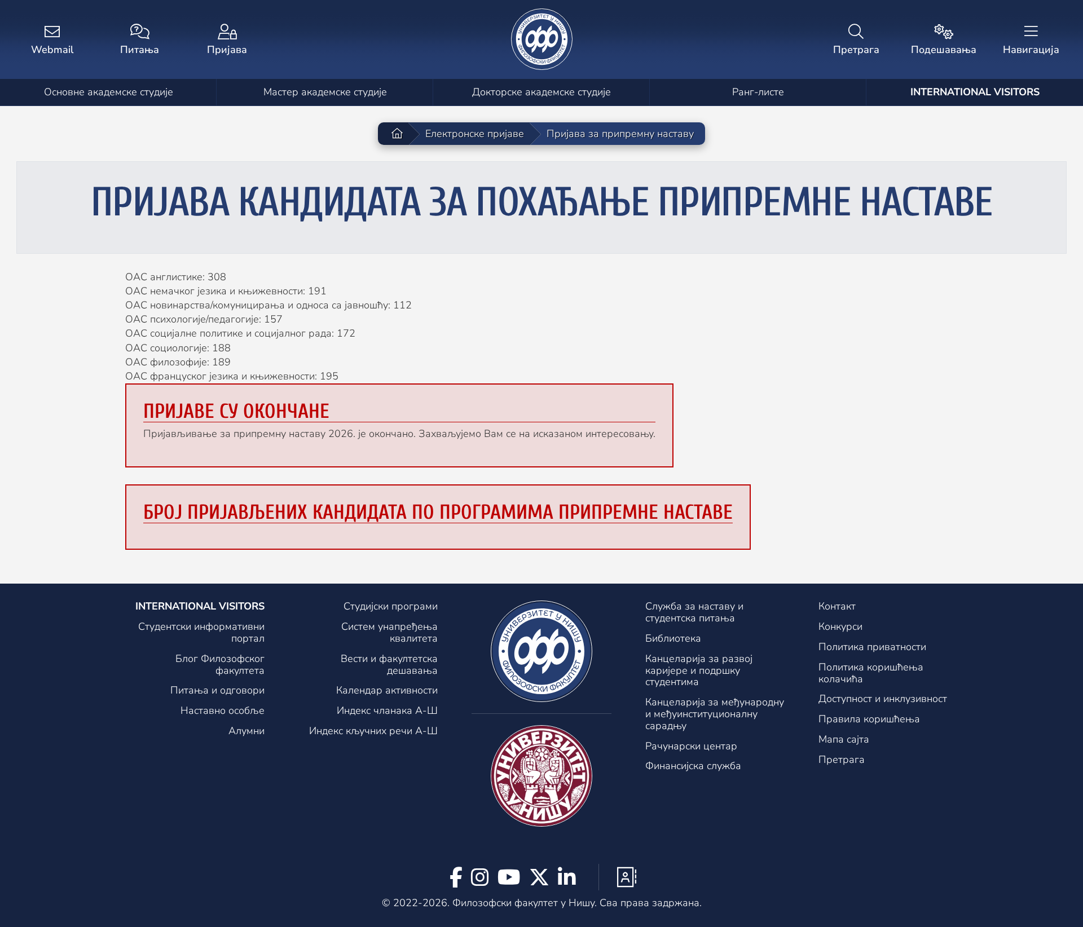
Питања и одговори (217, 690)
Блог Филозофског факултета (220, 664)
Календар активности (387, 690)
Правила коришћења (869, 719)
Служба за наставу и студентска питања (694, 612)
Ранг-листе (758, 92)
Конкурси (840, 626)
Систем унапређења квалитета (389, 632)
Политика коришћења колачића (870, 673)
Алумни (246, 731)
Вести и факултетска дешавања (389, 664)
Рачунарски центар (691, 746)
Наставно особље (222, 710)
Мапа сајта (843, 739)
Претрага (841, 759)
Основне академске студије (108, 92)
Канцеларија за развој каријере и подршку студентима (698, 670)
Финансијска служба (693, 765)
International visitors (975, 92)
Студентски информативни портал (201, 632)
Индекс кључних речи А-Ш (373, 731)
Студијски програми (391, 606)
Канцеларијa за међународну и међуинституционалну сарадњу (714, 713)
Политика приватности (872, 647)
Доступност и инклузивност (882, 698)
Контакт (837, 606)
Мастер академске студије (325, 92)
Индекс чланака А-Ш (387, 710)
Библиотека (673, 638)
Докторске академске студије (541, 92)
